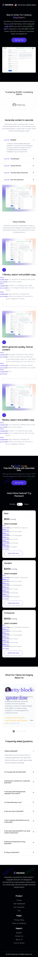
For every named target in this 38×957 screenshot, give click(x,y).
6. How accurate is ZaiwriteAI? (14, 811)
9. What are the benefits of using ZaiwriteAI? (14, 842)
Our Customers (19, 907)
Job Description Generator (19, 173)
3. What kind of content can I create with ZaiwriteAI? (17, 782)
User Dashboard (19, 904)
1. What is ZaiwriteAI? (11, 751)
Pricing (19, 900)
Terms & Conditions (19, 923)
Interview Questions (17, 180)
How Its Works (19, 943)
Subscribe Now (13, 553)
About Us (19, 939)
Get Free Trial (19, 40)
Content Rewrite (15, 166)
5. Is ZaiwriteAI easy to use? (13, 802)
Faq (19, 910)
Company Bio (14, 159)
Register (19, 933)
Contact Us (19, 936)
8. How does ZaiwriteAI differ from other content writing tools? (17, 832)
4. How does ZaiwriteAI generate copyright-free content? (14, 792)
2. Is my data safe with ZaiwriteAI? (15, 772)
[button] (14, 731)
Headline (13, 140)
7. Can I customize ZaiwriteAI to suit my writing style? (16, 821)
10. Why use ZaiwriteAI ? (11, 852)
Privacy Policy (19, 920)
